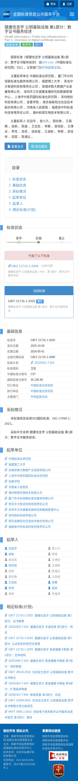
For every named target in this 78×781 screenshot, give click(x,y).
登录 (52, 4)
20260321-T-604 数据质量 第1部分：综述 (34, 694)
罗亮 (11, 588)
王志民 (12, 582)
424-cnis (48, 62)
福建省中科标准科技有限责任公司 (29, 526)
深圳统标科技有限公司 (22, 515)
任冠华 (12, 548)
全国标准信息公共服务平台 (36, 14)
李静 (54, 582)
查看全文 (17, 146)
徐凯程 (12, 565)
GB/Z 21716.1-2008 (25, 266)
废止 (62, 238)
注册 (68, 4)
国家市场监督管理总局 (55, 736)
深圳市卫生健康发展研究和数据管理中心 (33, 509)
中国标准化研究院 (42, 385)
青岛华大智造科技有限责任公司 (28, 504)
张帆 (11, 554)
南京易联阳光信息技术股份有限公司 (31, 521)
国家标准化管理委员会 (55, 740)
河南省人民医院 (18, 487)
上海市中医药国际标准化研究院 (28, 475)
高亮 (54, 588)
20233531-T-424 (44, 362)
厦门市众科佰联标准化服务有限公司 (31, 498)
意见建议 (41, 146)
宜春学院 (14, 481)
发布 (19, 238)
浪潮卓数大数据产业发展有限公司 (29, 470)
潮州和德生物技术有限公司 (25, 492)
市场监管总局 (51, 67)
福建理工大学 (16, 464)
